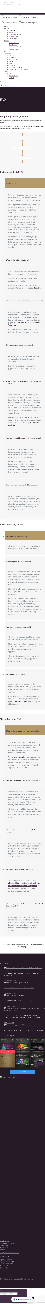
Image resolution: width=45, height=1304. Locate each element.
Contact (11, 78)
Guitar (11, 61)
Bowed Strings (13, 59)
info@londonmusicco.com (12, 4)
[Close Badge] (33, 1298)
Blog (5, 51)
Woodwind (12, 57)
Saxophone (35, 322)
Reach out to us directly (30, 945)
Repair (6, 41)
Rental (6, 28)
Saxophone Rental (15, 35)
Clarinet (20, 322)
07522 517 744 (8, 2)
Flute (27, 322)
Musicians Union (19, 757)
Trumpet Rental (14, 37)
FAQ (10, 74)
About (6, 72)
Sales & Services (9, 65)
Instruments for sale (15, 67)
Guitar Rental (13, 39)
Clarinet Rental (13, 30)
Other (11, 63)
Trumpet (12, 325)
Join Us (11, 55)
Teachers (7, 53)
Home (6, 26)
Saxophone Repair (15, 47)
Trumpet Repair (14, 49)
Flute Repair (13, 45)
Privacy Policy (13, 76)
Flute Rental (12, 32)
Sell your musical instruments (18, 70)
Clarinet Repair (14, 43)
